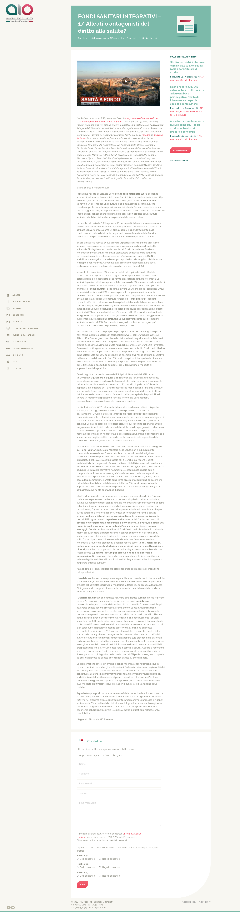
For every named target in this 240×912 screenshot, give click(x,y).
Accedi (16, 295)
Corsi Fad (17, 322)
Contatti (17, 368)
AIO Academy (19, 342)
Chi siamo (17, 355)
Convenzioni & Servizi (25, 328)
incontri (146, 135)
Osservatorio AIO (22, 348)
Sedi (14, 362)
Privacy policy (204, 902)
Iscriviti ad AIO (21, 302)
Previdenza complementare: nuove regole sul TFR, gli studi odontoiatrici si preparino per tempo (187, 126)
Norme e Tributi (187, 111)
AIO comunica (117, 38)
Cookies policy (189, 902)
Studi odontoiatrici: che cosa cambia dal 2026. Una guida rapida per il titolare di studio (187, 67)
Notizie (16, 308)
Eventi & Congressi (23, 335)
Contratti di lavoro (188, 80)
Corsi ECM (18, 315)
